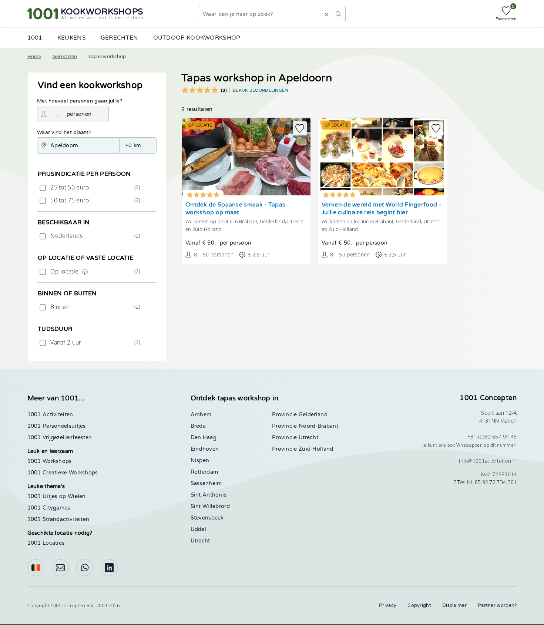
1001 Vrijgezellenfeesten (59, 437)
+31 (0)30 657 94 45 (492, 436)
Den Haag (203, 437)
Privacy (387, 605)
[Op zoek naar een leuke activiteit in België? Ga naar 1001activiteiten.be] (35, 567)
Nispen (200, 460)
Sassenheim (206, 483)
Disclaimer (454, 605)
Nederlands (94, 236)
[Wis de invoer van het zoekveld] (326, 14)
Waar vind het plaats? (64, 132)
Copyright (419, 605)
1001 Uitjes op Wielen (56, 496)
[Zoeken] (338, 14)
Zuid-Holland (316, 449)
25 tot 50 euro (94, 187)
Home (34, 57)
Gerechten (65, 57)
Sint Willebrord (210, 506)
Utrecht (200, 541)
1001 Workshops (49, 461)
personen (79, 114)
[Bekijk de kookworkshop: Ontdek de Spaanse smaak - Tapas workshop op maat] (246, 156)
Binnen (94, 307)
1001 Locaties (46, 543)
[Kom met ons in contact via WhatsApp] (84, 567)
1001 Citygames (48, 508)
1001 (35, 37)
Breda (198, 426)
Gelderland (313, 414)
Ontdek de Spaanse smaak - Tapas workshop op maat (235, 208)
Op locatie (94, 271)
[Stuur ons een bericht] (60, 567)
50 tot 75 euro (94, 200)
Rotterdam (204, 472)
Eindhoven (205, 449)
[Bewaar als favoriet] (300, 128)
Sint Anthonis (209, 495)
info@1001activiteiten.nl (488, 460)
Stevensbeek (207, 518)
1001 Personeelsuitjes (56, 426)
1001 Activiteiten (50, 414)
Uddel (198, 529)
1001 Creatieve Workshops (62, 473)
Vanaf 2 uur (94, 342)
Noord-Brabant (318, 426)
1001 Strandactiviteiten (58, 519)
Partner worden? (497, 605)
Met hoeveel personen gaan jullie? (79, 101)
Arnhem (201, 414)
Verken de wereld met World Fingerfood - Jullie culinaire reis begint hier (381, 208)
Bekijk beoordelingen (260, 90)
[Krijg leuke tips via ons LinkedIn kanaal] (109, 567)
